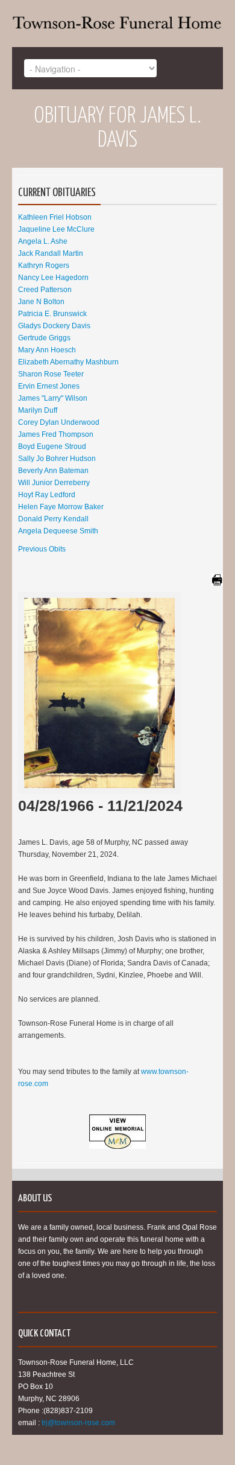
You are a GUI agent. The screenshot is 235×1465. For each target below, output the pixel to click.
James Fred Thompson (55, 434)
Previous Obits (42, 549)
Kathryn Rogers (43, 265)
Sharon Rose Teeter (51, 374)
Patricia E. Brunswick (52, 314)
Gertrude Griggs (44, 338)
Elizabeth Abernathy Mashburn (68, 362)
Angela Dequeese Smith (58, 531)
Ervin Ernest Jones (49, 386)
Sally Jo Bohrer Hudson (57, 458)
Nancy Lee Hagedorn (53, 277)
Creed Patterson (45, 289)
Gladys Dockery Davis (54, 326)
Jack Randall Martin (50, 253)
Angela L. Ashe (42, 241)
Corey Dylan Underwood (58, 422)
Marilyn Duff (37, 410)
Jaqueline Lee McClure (56, 229)
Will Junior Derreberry (54, 482)
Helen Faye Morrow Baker (61, 507)
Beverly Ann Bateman (53, 470)
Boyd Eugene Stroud (52, 446)
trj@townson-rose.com (78, 1423)
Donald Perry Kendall (53, 519)
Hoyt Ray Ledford (46, 495)
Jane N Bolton (41, 301)
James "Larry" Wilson (52, 398)
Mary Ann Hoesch (47, 350)
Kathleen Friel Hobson (55, 217)
